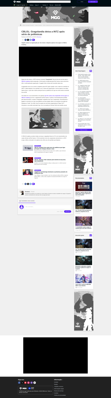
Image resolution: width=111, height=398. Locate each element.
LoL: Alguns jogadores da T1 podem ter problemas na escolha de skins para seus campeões (84, 114)
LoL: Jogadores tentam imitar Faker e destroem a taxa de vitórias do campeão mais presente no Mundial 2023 (84, 87)
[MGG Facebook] (19, 382)
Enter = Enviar (60, 211)
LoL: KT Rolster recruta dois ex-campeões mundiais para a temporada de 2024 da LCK (84, 105)
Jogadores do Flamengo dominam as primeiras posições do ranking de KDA (50, 172)
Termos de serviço (58, 391)
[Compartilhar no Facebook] (26, 40)
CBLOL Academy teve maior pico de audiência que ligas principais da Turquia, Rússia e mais (49, 148)
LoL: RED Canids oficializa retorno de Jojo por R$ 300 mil (84, 109)
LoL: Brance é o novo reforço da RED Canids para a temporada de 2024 (84, 120)
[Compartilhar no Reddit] (30, 40)
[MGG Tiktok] (34, 382)
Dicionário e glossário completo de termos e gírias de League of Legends (83, 267)
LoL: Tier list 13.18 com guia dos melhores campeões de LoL (83, 211)
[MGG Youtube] (25, 382)
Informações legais (59, 388)
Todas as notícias (83, 129)
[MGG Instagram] (28, 382)
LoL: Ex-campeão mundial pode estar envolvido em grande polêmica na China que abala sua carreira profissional (84, 93)
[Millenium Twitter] (22, 382)
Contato (56, 382)
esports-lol (37, 170)
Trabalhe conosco (58, 386)
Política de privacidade (60, 395)
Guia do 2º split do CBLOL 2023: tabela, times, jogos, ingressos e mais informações (83, 193)
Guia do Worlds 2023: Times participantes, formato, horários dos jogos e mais (84, 125)
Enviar (68, 211)
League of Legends (38, 25)
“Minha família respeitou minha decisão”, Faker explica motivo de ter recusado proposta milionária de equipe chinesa (84, 76)
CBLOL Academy (25, 81)
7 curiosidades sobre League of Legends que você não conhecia (83, 228)
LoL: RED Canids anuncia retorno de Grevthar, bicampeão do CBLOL (84, 81)
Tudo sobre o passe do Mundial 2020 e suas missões (83, 285)
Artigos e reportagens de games (28, 25)
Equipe (56, 384)
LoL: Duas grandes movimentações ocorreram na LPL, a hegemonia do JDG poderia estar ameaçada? (84, 99)
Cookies (56, 393)
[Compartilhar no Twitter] (28, 40)
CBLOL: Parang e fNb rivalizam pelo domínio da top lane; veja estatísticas (50, 160)
